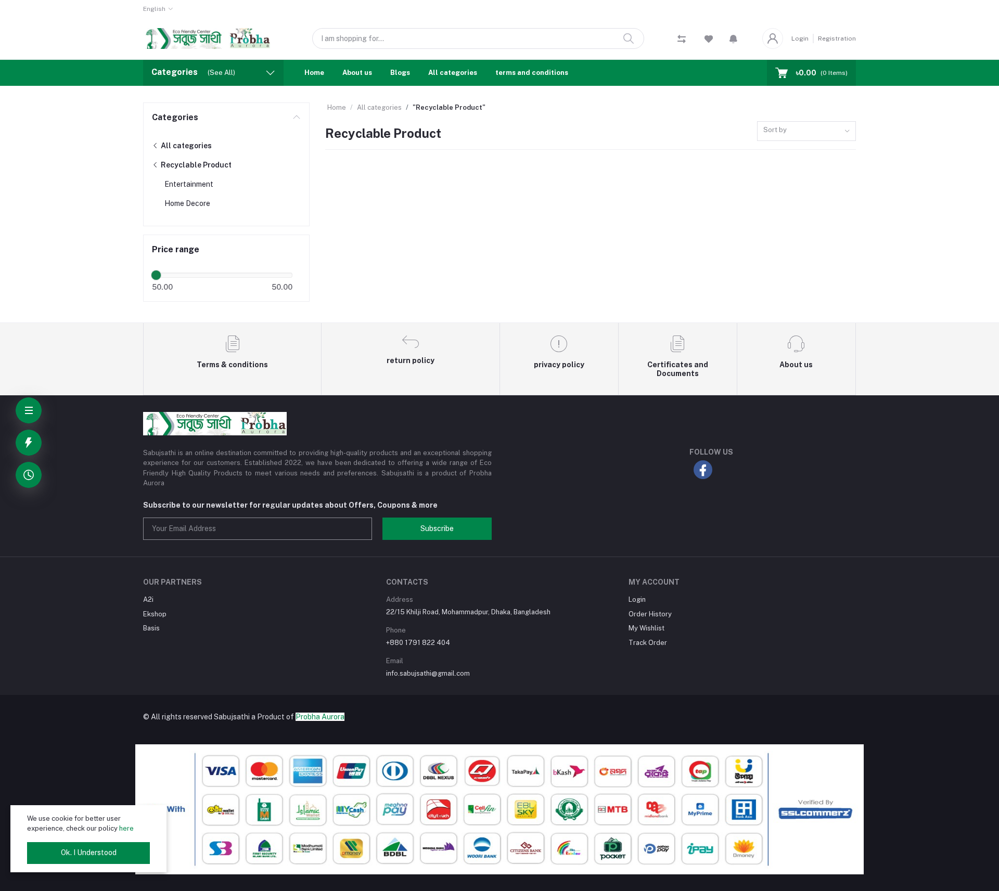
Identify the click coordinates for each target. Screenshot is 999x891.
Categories (175, 117)
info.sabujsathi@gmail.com (428, 673)
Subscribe (437, 528)
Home (314, 72)
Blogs (400, 72)
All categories (452, 72)
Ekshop (154, 614)
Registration (837, 38)
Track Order (648, 643)
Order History (650, 614)
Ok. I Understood (89, 852)
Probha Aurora (320, 717)
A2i (148, 599)
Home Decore (187, 203)
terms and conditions (531, 72)
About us (357, 72)
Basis (151, 628)
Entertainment (188, 184)
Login (800, 38)
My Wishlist (646, 628)
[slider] (156, 275)
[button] (733, 38)
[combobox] (806, 131)
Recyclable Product (195, 165)
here (126, 828)
